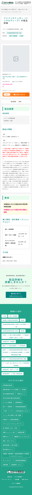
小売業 (4, 316)
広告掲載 (17, 479)
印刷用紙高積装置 (20, 460)
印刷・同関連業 (13, 316)
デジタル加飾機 (7, 402)
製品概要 (13, 101)
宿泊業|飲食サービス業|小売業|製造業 (12, 373)
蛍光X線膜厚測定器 (8, 394)
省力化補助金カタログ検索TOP (8, 9)
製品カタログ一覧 (22, 9)
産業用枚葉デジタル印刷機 (10, 389)
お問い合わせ (25, 479)
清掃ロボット (21, 394)
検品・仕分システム (9, 441)
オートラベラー (7, 460)
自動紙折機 (21, 432)
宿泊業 (22, 331)
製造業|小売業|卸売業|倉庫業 (10, 320)
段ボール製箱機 (7, 407)
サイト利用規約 (18, 477)
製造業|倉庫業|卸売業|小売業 (14, 33)
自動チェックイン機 (9, 432)
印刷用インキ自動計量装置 (10, 419)
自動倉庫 (5, 465)
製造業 (22, 320)
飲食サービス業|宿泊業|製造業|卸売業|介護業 (14, 359)
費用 (20, 101)
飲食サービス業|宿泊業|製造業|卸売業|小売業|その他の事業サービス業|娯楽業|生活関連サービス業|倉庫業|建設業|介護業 (16, 352)
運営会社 (9, 477)
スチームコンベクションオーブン (12, 424)
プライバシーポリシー (6, 479)
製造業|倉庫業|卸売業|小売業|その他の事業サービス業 (16, 326)
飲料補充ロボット (8, 449)
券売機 (24, 389)
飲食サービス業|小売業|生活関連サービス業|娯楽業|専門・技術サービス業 (16, 336)
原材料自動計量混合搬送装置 (11, 398)
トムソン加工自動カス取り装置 (12, 415)
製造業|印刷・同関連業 (9, 341)
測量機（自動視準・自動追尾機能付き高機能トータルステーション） (16, 455)
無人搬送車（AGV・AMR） (10, 428)
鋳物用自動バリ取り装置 (10, 445)
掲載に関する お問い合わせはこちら (16, 295)
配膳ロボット (7, 436)
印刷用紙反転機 (7, 385)
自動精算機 (18, 402)
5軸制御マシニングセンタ (21, 436)
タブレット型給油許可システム (19, 411)
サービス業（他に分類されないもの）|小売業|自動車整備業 (16, 364)
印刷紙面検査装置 (20, 407)
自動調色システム (16, 465)
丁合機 (5, 411)
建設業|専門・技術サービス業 (10, 369)
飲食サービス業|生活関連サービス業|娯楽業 (14, 345)
